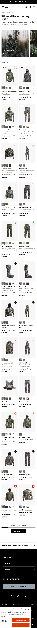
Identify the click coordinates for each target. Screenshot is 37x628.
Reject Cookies (21, 625)
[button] (3, 87)
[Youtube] (26, 596)
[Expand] (34, 545)
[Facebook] (11, 596)
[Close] (29, 609)
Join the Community (18, 586)
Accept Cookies (21, 620)
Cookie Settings (4, 620)
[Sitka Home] (10, 7)
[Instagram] (19, 596)
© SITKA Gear (6, 605)
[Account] (30, 7)
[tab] (18, 545)
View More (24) (18, 531)
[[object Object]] (15, 43)
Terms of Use (30, 605)
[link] (15, 43)
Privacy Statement (18, 605)
